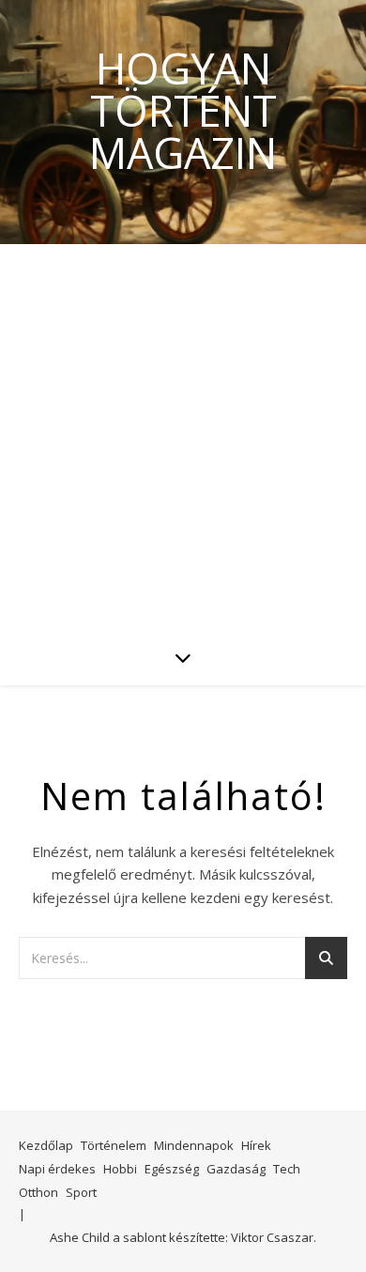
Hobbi (120, 1168)
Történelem (113, 1145)
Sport (81, 1192)
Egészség (172, 1168)
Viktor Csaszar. (273, 1237)
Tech (286, 1168)
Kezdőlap (46, 1145)
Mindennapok (194, 1145)
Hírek (256, 1145)
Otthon (38, 1192)
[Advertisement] (183, 436)
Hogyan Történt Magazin (183, 110)
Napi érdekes (57, 1168)
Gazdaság (236, 1168)
